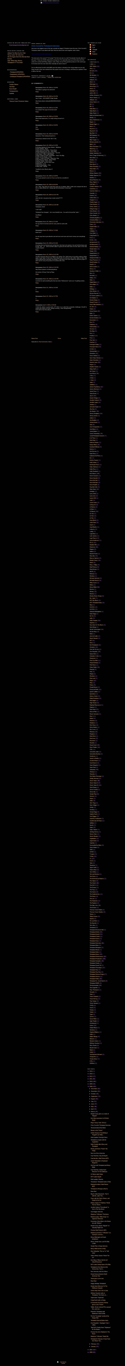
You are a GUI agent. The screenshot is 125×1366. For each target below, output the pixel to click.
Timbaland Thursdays (96, 967)
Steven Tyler (93, 834)
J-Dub (91, 378)
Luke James (93, 536)
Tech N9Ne (93, 872)
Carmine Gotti (94, 191)
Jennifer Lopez (94, 402)
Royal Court (93, 745)
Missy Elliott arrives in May (98, 1248)
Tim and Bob (93, 921)
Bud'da (92, 177)
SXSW (92, 852)
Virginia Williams (94, 1032)
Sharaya (92, 771)
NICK (93, 51)
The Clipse (93, 881)
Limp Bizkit (93, 520)
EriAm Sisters (94, 315)
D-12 (91, 237)
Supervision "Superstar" (97, 1297)
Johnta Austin (94, 422)
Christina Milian (94, 220)
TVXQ (92, 1005)
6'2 (91, 73)
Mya (91, 605)
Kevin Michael (94, 482)
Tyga (91, 1014)
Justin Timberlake (95, 433)
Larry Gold (93, 493)
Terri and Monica (94, 874)
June (92, 1104)
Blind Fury (93, 148)
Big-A (93, 45)
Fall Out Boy (93, 326)
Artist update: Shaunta (97, 1179)
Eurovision (93, 320)
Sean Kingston (94, 765)
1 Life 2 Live (93, 62)
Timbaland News (94, 954)
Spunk (92, 825)
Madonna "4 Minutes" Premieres (100, 1214)
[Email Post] (52, 75)
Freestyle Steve (94, 346)
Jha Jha (92, 409)
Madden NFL (93, 544)
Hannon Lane (93, 362)
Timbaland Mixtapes (95, 947)
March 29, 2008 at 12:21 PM (50, 254)
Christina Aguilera (95, 217)
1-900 (91, 64)
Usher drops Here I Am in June (99, 1290)
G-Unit (92, 349)
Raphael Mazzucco (95, 705)
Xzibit (91, 1052)
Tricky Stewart (94, 1003)
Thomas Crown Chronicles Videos (18, 101)
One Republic (94, 651)
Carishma (92, 188)
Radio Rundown (94, 698)
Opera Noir (93, 654)
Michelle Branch (94, 580)
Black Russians (94, 146)
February (93, 1344)
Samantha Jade (94, 751)
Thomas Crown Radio (96, 909)
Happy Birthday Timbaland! (98, 1283)
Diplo (91, 286)
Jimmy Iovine (94, 415)
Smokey (92, 809)
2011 (91, 1079)
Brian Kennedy (94, 166)
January (93, 1346)
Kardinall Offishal (94, 447)
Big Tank (92, 133)
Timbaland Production (96, 958)
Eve (91, 322)
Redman (92, 720)
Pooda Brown (94, 687)
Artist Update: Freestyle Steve (99, 1137)
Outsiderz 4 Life (94, 656)
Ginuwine (92, 353)
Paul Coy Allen (94, 660)
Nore (91, 642)
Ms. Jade (92, 598)
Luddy (91, 531)
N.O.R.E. (92, 609)
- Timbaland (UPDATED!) (16, 72)
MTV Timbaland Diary (96, 602)
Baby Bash (93, 111)
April (92, 1109)
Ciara (91, 224)
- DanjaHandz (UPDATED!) (17, 74)
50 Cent (92, 71)
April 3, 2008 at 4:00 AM (49, 305)
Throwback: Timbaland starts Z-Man (101, 1181)
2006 (91, 1352)
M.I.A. (91, 542)
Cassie (92, 195)
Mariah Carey (94, 560)
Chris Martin (93, 215)
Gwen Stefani (94, 355)
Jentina (92, 404)
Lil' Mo (92, 518)
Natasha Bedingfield (95, 611)
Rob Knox (93, 738)
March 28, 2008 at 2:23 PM (50, 116)
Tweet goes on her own (97, 1278)
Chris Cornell (42, 77)
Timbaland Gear (94, 941)
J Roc (91, 375)
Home (59, 338)
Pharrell (92, 669)
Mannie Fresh (94, 553)
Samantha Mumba (95, 754)
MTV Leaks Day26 (96, 1176)
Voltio (91, 1034)
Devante (92, 275)
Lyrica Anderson (94, 540)
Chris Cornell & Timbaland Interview (45, 46)
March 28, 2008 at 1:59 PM (50, 87)
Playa (91, 680)
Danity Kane (93, 249)
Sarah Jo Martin (94, 758)
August (93, 1099)
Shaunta (92, 774)
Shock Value (93, 780)
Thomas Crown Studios (96, 912)
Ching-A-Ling (93, 208)
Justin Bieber (93, 431)
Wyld (91, 1050)
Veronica (92, 1030)
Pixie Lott (92, 678)
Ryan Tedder (93, 747)
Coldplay (92, 231)
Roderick (94, 54)
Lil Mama (92, 507)
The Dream (93, 887)
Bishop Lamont (94, 142)
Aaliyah (92, 79)
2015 (91, 1073)
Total (91, 994)
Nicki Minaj (93, 627)
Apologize (92, 90)
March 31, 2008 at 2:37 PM (50, 296)
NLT (91, 640)
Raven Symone (94, 714)
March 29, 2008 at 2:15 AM (50, 221)
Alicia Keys (93, 86)
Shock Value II (94, 783)
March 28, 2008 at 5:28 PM (50, 176)
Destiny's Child (94, 271)
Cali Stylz (12, 86)
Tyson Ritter (93, 1018)
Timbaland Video (94, 978)
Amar (91, 88)
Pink (91, 671)
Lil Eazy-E (93, 504)
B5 (91, 106)
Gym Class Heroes (95, 358)
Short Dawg (93, 787)
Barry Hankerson (95, 119)
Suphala (11, 93)
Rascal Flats (93, 711)
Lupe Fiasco (93, 538)
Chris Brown (93, 211)
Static (91, 827)
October (93, 1093)
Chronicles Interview (95, 222)
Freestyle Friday (94, 344)
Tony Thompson (94, 990)
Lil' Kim (92, 516)
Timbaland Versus (95, 976)
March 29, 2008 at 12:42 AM (50, 204)
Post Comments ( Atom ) (45, 341)
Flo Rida (92, 331)
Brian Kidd (93, 168)
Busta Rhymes (94, 180)
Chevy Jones (93, 206)
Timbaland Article (94, 932)
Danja (91, 251)
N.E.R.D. (92, 607)
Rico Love (93, 729)
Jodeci (92, 418)
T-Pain (92, 856)
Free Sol (92, 340)
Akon (91, 82)
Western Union (94, 1041)
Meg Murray (93, 569)
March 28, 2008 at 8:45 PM (50, 184)
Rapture (92, 707)
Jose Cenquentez (95, 427)
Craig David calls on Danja (98, 1300)
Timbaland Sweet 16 (95, 965)
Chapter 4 (92, 200)
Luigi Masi (93, 533)
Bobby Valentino (94, 153)
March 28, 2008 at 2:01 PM (50, 96)
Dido (91, 280)
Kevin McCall (93, 480)
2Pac (91, 68)
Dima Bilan (93, 284)
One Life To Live (94, 649)
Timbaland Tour (94, 970)
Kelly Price (93, 469)
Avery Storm (93, 102)
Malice (92, 551)
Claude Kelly (93, 226)
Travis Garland (94, 996)
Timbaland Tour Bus (95, 972)
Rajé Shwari (93, 702)
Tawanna (92, 865)
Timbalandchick (13, 91)
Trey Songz (93, 1001)
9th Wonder (93, 75)
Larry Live (93, 496)
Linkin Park (93, 522)
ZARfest (92, 1063)
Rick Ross (93, 725)
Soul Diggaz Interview (97, 1211)
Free (91, 338)
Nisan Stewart (94, 638)
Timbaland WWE (94, 983)
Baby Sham (93, 113)
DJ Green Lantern (95, 295)
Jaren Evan (93, 393)
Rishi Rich (93, 736)
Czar (93, 47)
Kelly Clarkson (94, 467)
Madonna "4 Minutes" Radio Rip (99, 1336)
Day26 (92, 264)
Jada (91, 382)
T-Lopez (92, 854)
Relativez (92, 723)
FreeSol (92, 342)
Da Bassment (94, 244)
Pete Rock (93, 665)
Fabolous (92, 324)
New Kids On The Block (96, 625)
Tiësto (91, 914)
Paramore (93, 658)
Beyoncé (92, 131)
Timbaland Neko (94, 952)
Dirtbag (92, 289)
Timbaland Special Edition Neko (99, 1320)
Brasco (92, 162)
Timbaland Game (95, 938)
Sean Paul (93, 767)
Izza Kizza (93, 373)
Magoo (92, 549)
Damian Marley (94, 246)
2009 (91, 1084)
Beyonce (92, 128)
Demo (91, 269)
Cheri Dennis (93, 204)
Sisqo (91, 798)
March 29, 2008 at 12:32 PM (50, 267)
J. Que (92, 380)
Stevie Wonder (94, 836)
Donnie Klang (93, 300)
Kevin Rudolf (12, 89)
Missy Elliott (93, 587)
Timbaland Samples (95, 961)
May (92, 1106)
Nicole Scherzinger (95, 629)
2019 (91, 1071)
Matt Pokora (93, 567)
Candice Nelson (13, 84)
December (94, 1088)
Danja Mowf (93, 255)
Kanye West (93, 444)
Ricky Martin (93, 727)
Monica (92, 593)
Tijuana (92, 918)
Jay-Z (91, 395)
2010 (91, 1081)
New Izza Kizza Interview (98, 1153)
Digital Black (93, 282)
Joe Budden (93, 420)
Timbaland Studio (95, 963)
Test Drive (93, 876)
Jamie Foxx (93, 391)
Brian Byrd (93, 164)
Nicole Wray (93, 631)
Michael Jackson (94, 578)
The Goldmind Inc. (95, 894)
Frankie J (92, 335)
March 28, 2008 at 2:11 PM (50, 107)
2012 (91, 1076)
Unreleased (93, 1023)
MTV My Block (94, 600)
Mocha (92, 589)
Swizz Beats (93, 847)
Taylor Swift (93, 867)
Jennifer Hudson (94, 400)
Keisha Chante (94, 460)
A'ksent (92, 77)
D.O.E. (92, 240)
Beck (91, 126)
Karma (92, 449)
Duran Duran (93, 311)
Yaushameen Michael (96, 1054)
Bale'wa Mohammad (95, 115)
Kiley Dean (93, 489)
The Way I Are (94, 905)
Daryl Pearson (94, 260)
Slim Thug (93, 803)
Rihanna (92, 731)
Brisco (92, 171)
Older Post (84, 338)
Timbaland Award (95, 934)
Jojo (91, 424)
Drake (91, 309)
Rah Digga (93, 700)
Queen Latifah (94, 691)
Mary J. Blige (93, 564)
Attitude (92, 99)
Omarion (92, 647)
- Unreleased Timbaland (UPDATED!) (19, 76)
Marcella (92, 556)
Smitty (92, 807)
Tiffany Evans (94, 916)
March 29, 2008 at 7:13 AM (50, 230)
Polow (91, 685)
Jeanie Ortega (94, 398)
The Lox (92, 898)
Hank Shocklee (94, 360)
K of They (92, 438)
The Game (93, 892)
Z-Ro (91, 1061)
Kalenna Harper (94, 442)
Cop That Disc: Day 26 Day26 (99, 1155)
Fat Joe (92, 329)
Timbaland (93, 927)
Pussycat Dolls (94, 689)
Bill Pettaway (93, 135)
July (92, 1101)
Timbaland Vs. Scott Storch (97, 981)
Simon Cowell (94, 789)
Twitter (92, 1012)
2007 (91, 1349)
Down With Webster (95, 304)
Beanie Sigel (93, 124)
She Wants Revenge (95, 776)
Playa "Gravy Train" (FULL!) (98, 1122)
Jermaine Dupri (94, 407)
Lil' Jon (92, 513)
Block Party (93, 151)
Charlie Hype (93, 202)
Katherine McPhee (95, 455)
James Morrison (94, 389)
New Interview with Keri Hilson (99, 1271)
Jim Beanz (93, 411)
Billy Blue (92, 137)
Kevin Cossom (94, 475)
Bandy (92, 117)
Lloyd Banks (93, 527)
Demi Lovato (93, 266)
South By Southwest (95, 818)
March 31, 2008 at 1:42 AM (50, 287)
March (93, 1111)
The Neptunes (94, 900)
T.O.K (91, 861)
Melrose (92, 573)
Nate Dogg (93, 613)
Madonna (92, 547)
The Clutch (93, 883)
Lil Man (92, 509)
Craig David (93, 235)
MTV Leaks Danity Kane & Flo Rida (100, 1264)
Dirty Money (93, 291)
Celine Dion (93, 197)
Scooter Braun (94, 760)
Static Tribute (93, 829)
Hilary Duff (93, 369)
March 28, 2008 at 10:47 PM (50, 194)
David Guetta (93, 262)
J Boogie (94, 49)
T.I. (91, 858)
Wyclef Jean (93, 1047)
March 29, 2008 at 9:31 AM (50, 243)
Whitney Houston (95, 1043)
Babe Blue (93, 108)
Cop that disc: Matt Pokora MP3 (100, 1158)
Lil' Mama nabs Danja (97, 1174)
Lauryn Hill (93, 498)
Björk (91, 144)
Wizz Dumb (93, 1045)
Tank (91, 863)
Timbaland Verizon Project (97, 974)
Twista (92, 1010)
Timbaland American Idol (97, 929)
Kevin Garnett (94, 478)
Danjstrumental (94, 257)
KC (91, 458)
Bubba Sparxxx (94, 175)
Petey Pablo (93, 667)
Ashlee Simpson (94, 95)
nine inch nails (94, 636)
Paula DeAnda (94, 662)
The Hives (93, 896)
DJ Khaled (93, 298)
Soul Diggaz (93, 816)
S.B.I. (91, 749)
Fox (91, 333)
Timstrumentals (94, 985)
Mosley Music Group (96, 596)
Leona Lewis (93, 502)
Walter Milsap (94, 1036)
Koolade (92, 491)
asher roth (93, 93)
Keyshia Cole (93, 487)
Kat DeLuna (93, 451)
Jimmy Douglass (94, 413)
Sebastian (93, 769)
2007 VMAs (93, 66)
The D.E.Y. (93, 885)
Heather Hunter (94, 366)
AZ (91, 104)
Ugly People (93, 1021)
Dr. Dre (92, 306)
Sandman (92, 756)
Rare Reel (93, 709)
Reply (37, 91)
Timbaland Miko (94, 945)
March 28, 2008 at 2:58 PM (50, 125)
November (94, 1091)
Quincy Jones (94, 696)
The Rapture (93, 903)
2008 (91, 1086)
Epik (91, 313)
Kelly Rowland (94, 471)
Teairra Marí (93, 869)
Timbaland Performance (96, 956)
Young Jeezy (93, 1059)
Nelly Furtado (93, 620)
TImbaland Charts (95, 936)
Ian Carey (92, 371)
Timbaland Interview (54, 77)
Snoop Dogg (93, 812)
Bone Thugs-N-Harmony (97, 155)
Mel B (91, 571)
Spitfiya (92, 823)
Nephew (92, 622)
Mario (91, 562)
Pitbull (91, 674)
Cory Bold (93, 233)
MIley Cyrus (93, 582)
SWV (91, 849)
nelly (91, 618)
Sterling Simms (94, 832)
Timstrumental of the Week (98, 1127)
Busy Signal (93, 182)
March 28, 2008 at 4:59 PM (50, 133)
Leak (91, 500)
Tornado (92, 992)
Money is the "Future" (97, 1130)
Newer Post (34, 338)
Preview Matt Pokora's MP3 (98, 1230)
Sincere (92, 796)
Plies (91, 682)
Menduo (92, 576)
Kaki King (92, 440)
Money (92, 591)
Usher (91, 1025)
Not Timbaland (94, 645)
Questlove (93, 694)
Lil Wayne (92, 511)
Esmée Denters (94, 317)
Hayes (92, 364)
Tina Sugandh (94, 987)
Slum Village (93, 805)
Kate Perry (93, 453)
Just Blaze (93, 429)
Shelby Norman (94, 778)
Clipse (92, 228)
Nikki (91, 634)
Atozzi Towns (93, 97)
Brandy (92, 160)
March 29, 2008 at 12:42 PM (50, 278)
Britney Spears (94, 173)
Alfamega (92, 84)
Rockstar (92, 740)
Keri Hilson (93, 473)
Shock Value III (94, 785)
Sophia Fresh (93, 814)
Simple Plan (93, 794)
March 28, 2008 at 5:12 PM (50, 145)
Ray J (91, 716)
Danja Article (93, 253)
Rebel (91, 718)
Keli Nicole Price (94, 464)
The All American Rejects (97, 878)
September (94, 1096)
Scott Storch (93, 763)
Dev (91, 273)
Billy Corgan (93, 139)
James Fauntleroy (95, 387)
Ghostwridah (93, 351)
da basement (93, 242)
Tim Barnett (93, 923)
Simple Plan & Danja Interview (99, 1246)
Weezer (92, 1038)
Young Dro (93, 1056)
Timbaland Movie (94, 949)
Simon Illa (92, 791)
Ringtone (92, 734)
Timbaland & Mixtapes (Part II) (99, 1188)
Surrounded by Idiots (96, 845)
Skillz (91, 800)
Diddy (91, 277)
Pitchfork (92, 676)
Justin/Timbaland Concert (97, 435)
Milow (91, 585)
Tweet (91, 1007)
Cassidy (92, 193)
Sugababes (93, 838)
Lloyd (91, 525)
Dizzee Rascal (94, 293)
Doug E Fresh (94, 302)
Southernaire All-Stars (96, 820)
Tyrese (92, 1016)
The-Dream (93, 907)
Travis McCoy (94, 998)
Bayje (91, 122)
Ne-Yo (92, 616)
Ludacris (92, 529)
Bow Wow (93, 157)
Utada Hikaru (93, 1027)
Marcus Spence (94, 558)
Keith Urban (93, 462)
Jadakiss (92, 384)
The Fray (92, 889)
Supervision (93, 840)
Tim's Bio (92, 925)
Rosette (92, 743)
